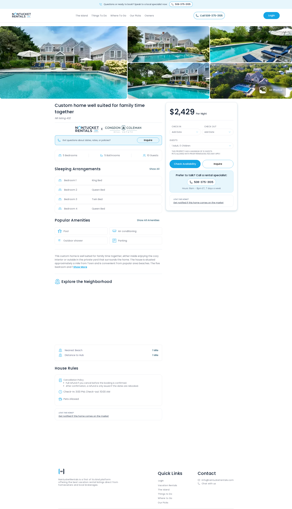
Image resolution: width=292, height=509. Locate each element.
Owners (149, 15)
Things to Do (165, 493)
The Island (82, 15)
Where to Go (165, 498)
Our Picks (135, 15)
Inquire (148, 140)
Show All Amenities (148, 220)
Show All (154, 169)
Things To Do (99, 15)
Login (271, 15)
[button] (216, 483)
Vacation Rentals (167, 485)
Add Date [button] (177, 132)
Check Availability (185, 164)
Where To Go (118, 15)
